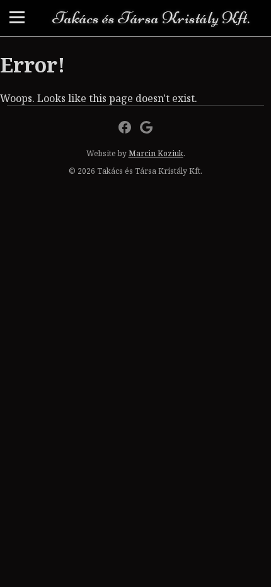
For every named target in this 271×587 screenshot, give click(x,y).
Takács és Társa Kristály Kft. (151, 17)
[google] (146, 127)
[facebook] (124, 127)
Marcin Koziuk (156, 153)
